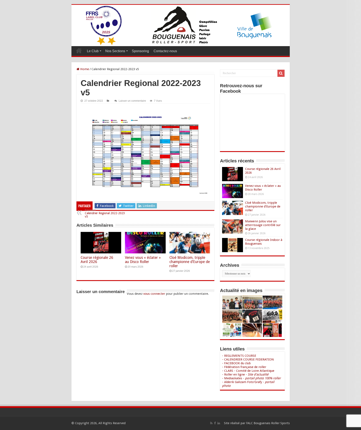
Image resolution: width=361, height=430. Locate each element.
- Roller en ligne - (245, 374)
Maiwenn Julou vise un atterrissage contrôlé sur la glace (263, 225)
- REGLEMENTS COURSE (239, 356)
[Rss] (211, 423)
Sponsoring (140, 51)
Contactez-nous (165, 51)
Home (84, 69)
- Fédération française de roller (244, 367)
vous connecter (154, 294)
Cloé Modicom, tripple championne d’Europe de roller (189, 261)
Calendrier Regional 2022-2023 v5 (105, 213)
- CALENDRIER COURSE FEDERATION (248, 359)
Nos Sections (115, 51)
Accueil (79, 50)
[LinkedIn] (218, 423)
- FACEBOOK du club (236, 363)
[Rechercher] (281, 73)
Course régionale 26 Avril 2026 (97, 259)
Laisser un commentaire (132, 100)
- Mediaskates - (251, 378)
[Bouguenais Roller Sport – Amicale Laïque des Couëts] (181, 25)
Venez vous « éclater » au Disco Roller (143, 259)
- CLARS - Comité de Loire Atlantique (248, 371)
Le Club (93, 51)
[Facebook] (215, 423)
